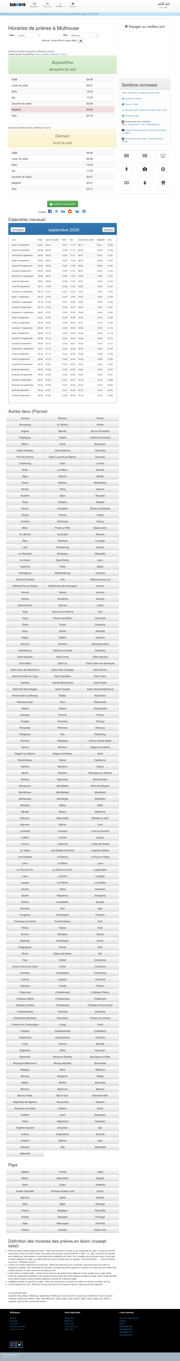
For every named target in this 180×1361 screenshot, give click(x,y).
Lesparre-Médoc (100, 850)
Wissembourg (62, 573)
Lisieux (100, 837)
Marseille (100, 553)
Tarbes (62, 437)
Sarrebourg (25, 650)
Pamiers (25, 740)
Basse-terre (100, 527)
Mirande (25, 805)
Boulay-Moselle (62, 1063)
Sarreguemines (100, 644)
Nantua (25, 766)
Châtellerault (62, 992)
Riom (63, 702)
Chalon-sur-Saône (100, 1018)
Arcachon (62, 1127)
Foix (100, 921)
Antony (25, 1134)
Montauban (25, 798)
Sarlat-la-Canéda (62, 650)
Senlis (62, 631)
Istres (62, 889)
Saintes (25, 682)
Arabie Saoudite (25, 1191)
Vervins (100, 592)
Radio (126, 173)
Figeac (62, 927)
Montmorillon (100, 779)
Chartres (63, 1011)
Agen (25, 476)
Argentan (100, 1121)
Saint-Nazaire (100, 656)
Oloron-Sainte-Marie (100, 740)
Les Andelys (25, 856)
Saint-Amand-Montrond (100, 689)
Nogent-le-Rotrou (62, 753)
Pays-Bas (100, 1210)
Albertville (100, 1147)
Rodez (62, 695)
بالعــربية (163, 6)
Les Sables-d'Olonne (62, 850)
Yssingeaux (25, 573)
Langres (100, 876)
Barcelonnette (100, 1095)
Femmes (145, 187)
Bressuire (25, 1056)
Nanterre (63, 766)
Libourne (63, 844)
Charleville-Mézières (25, 1018)
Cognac (62, 979)
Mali (25, 1204)
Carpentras (25, 1037)
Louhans (62, 831)
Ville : (65, 35)
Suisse (25, 1217)
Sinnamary (25, 424)
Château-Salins (25, 998)
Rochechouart (25, 702)
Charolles (100, 1011)
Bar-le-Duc (62, 1095)
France (25, 1210)
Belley (100, 1076)
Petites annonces (17, 1326)
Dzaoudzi (62, 534)
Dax (25, 960)
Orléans (62, 502)
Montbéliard (62, 792)
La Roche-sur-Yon (62, 869)
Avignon (100, 1102)
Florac (25, 927)
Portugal (100, 1217)
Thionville (100, 618)
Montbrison (25, 792)
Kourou (100, 547)
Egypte (100, 1178)
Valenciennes (24, 605)
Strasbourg (62, 547)
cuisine (163, 187)
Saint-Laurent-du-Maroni (62, 457)
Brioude (100, 1043)
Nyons (25, 747)
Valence (62, 605)
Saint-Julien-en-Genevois (100, 663)
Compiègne (62, 973)
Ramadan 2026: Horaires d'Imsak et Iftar (142, 110)
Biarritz (63, 431)
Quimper (25, 715)
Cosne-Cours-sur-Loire (25, 966)
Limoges (100, 540)
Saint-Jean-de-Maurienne (25, 669)
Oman (100, 1191)
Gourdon (25, 908)
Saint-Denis (62, 560)
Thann (62, 624)
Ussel (100, 605)
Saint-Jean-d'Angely (62, 669)
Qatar (62, 1197)
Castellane (100, 1031)
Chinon (100, 985)
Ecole (122, 1323)
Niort (100, 753)
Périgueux (25, 734)
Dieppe (100, 502)
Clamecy (25, 985)
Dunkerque (62, 940)
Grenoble (100, 450)
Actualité (126, 160)
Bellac (25, 1082)
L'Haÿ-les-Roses (100, 844)
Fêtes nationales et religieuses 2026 (138, 92)
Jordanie (100, 1184)
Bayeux (100, 1089)
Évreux (25, 934)
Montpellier (100, 482)
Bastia (100, 476)
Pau (62, 734)
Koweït (100, 1197)
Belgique (63, 1210)
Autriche (100, 1223)
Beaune (25, 1089)
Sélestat (100, 631)
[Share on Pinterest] (84, 211)
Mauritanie (62, 1178)
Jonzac (25, 889)
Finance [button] (46, 6)
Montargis (62, 798)
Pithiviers (62, 727)
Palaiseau (62, 740)
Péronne (100, 727)
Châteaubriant (25, 1011)
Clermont (100, 979)
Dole (100, 947)
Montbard (100, 792)
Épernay (25, 940)
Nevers (100, 489)
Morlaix (25, 779)
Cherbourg (25, 463)
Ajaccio (62, 476)
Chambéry (62, 1018)
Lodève (25, 837)
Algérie (25, 1171)
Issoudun (100, 889)
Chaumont (25, 992)
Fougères (25, 914)
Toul (100, 611)
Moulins (62, 773)
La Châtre (100, 882)
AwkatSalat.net (126, 1334)
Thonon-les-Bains (62, 618)
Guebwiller (62, 902)
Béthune (100, 1069)
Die (100, 953)
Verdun (25, 598)
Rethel (25, 708)
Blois (62, 1069)
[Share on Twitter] (56, 211)
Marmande (63, 818)
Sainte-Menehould (62, 682)
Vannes (100, 598)
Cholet (62, 985)
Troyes (25, 515)
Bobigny (25, 1069)
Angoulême (62, 1134)
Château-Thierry (100, 992)
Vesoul (62, 592)
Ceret (100, 1024)
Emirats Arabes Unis (62, 1191)
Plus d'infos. (93, 13)
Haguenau (62, 895)
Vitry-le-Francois (25, 579)
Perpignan (25, 437)
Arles (25, 1121)
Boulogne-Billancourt (25, 1063)
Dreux (100, 940)
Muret (25, 773)
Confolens (100, 966)
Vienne (25, 592)
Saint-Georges (25, 450)
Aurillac (25, 1114)
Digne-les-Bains (62, 953)
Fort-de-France (25, 457)
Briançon (100, 1050)
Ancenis (100, 1134)
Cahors (62, 1043)
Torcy (25, 618)
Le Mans (62, 469)
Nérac (62, 760)
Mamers (25, 824)
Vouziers (100, 573)
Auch (62, 1114)
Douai (62, 947)
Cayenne (25, 566)
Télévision (163, 160)
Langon (25, 882)
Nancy (100, 521)
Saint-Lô (62, 663)
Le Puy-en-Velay (100, 856)
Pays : (12, 35)
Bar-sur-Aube (25, 1095)
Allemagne (62, 1223)
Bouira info (69, 1323)
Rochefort (100, 695)
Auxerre (25, 495)
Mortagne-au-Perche (100, 773)
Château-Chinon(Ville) (100, 1005)
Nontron (62, 747)
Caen (62, 463)
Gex (62, 908)
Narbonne (100, 760)
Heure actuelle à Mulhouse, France (51, 54)
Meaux (62, 811)
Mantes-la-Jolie (100, 818)
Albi (62, 1147)
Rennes (100, 534)
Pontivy (100, 721)
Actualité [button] (33, 6)
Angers (25, 431)
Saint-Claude (62, 689)
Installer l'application (64, 204)
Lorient (100, 463)
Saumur (25, 644)
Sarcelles (100, 650)
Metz (25, 527)
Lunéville (25, 831)
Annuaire (14, 1323)
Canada (62, 1229)
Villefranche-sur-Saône (25, 586)
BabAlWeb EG (126, 1329)
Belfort (62, 1082)
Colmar (25, 979)
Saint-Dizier (100, 682)
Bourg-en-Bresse (62, 1056)
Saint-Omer (62, 656)
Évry (100, 927)
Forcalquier (62, 914)
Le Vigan (25, 850)
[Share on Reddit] (70, 211)
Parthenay (100, 734)
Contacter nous (16, 1329)
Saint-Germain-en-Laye (25, 676)
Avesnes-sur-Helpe (25, 1108)
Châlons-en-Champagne (25, 1024)
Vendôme (62, 598)
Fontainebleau (63, 921)
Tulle (25, 611)
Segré (25, 637)
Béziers (62, 482)
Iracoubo (100, 457)
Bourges (100, 495)
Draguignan (25, 947)
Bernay (25, 1076)
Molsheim (100, 798)
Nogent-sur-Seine (100, 747)
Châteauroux (62, 998)
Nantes (100, 469)
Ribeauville (100, 702)
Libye (100, 1171)
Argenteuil (62, 1121)
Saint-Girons (100, 669)
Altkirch (62, 1140)
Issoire (25, 895)
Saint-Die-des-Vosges (25, 689)
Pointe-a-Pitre (62, 527)
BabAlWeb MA (126, 1326)
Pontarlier (25, 727)
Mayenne (100, 811)
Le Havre (25, 560)
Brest (25, 469)
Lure (100, 824)
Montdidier (62, 785)
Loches (62, 837)
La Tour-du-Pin (25, 869)
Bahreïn (25, 1197)
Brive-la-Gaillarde (100, 508)
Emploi (123, 1320)
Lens (25, 863)
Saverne (100, 637)
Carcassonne (62, 1037)
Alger (124, 124)
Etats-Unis (100, 1229)
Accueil (13, 1318)
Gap (100, 908)
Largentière (100, 869)
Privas (100, 715)
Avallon (62, 1108)
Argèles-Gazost (25, 1127)
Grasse (100, 902)
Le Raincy (62, 856)
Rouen (25, 508)
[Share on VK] (77, 211)
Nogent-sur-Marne (25, 753)
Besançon (100, 444)
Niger (62, 1204)
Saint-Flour (100, 676)
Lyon (100, 560)
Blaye (100, 566)
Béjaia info (69, 1318)
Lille (25, 547)
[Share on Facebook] (50, 211)
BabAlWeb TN (126, 1332)
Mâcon (62, 824)
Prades (25, 721)
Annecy (25, 418)
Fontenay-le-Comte (25, 921)
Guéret (25, 902)
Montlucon (25, 785)
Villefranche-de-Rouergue (62, 586)
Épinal (100, 934)
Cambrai (100, 1037)
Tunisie (63, 1171)
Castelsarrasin (62, 1031)
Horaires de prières (133, 98)
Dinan (25, 953)
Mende (25, 811)
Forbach (100, 914)
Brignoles (25, 1050)
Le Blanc (63, 863)
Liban (62, 1184)
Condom (25, 973)
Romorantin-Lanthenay (25, 695)
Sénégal (100, 1204)
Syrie (25, 1184)
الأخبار (144, 160)
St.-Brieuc (62, 424)
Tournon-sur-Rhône (62, 611)
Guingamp (100, 895)
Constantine (133, 124)
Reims (62, 515)
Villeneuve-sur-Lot (100, 579)
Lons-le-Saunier (100, 831)
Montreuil (62, 779)
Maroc (25, 1178)
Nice (25, 540)
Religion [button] (60, 6)
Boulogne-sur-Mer (100, 1056)
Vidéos (145, 173)
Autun (100, 1108)
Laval (100, 863)
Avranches (62, 1102)
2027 (158, 92)
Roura (100, 418)
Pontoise (63, 721)
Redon (62, 708)
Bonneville (100, 1063)
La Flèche (62, 882)
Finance (126, 187)
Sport (163, 173)
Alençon (25, 1147)
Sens (25, 631)
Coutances (100, 960)
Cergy (62, 1024)
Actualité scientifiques (129, 1318)
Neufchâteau (25, 760)
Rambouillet (100, 708)
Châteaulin (100, 998)
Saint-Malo (25, 663)
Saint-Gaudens (62, 676)
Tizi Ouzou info (71, 1326)
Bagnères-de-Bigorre (25, 1102)
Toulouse (63, 540)
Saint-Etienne (62, 450)
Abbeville (25, 1153)
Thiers (25, 624)
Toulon (25, 482)
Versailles (62, 508)
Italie (25, 1223)
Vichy (62, 489)
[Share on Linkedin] (63, 211)
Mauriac (25, 818)
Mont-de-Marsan (100, 785)
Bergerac (62, 1076)
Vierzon (100, 586)
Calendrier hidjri (131, 115)
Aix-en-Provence (100, 431)
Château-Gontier (25, 1005)
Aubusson (100, 1114)
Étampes (63, 934)
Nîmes (25, 489)
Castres (25, 1031)
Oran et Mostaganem (150, 124)
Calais (100, 515)
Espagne (63, 1217)
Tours (25, 502)
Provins (62, 715)
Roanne (62, 418)
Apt (100, 1127)
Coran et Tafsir (131, 104)
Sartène (62, 644)
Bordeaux (62, 553)
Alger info (69, 1329)
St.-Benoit (25, 534)
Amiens (25, 521)
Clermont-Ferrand (100, 437)
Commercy (100, 973)
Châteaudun (62, 1005)
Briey (62, 1050)
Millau (62, 805)
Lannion (62, 876)
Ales (100, 1140)
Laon (25, 876)
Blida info (69, 1320)
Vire (62, 579)
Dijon (62, 495)
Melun (25, 444)
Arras (62, 444)
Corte (62, 966)
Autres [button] (72, 6)
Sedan (62, 637)
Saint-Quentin (25, 656)
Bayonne (63, 1089)
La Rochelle (25, 553)
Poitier (100, 424)
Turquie (25, 1229)
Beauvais (100, 1082)
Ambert (25, 1140)
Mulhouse (62, 521)
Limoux (25, 844)
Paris (62, 566)
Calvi (25, 1043)
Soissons (100, 624)
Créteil (62, 960)
